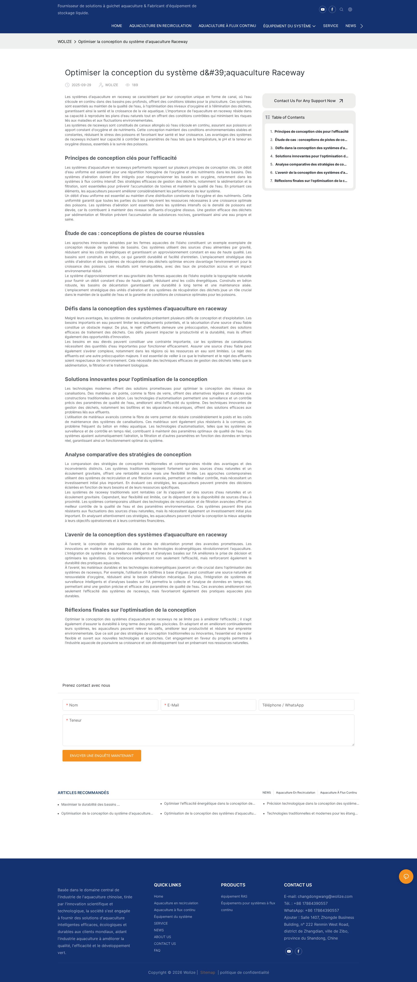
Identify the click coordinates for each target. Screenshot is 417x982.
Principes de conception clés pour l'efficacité (311, 131)
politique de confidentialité (244, 972)
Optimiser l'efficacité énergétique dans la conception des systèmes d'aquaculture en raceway (210, 803)
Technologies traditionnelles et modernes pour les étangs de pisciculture (313, 813)
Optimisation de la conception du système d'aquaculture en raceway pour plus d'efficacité (107, 813)
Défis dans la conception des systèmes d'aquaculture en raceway (312, 148)
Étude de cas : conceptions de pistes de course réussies (312, 140)
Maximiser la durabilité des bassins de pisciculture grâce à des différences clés (91, 804)
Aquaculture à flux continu (338, 792)
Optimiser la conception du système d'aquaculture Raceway (133, 41)
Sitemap (207, 972)
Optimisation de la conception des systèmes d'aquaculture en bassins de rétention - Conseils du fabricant (210, 813)
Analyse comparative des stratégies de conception (312, 164)
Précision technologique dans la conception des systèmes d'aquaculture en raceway (313, 803)
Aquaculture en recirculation (295, 792)
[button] (361, 26)
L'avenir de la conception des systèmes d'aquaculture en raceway (312, 172)
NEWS (267, 792)
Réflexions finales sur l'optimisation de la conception (312, 181)
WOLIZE (65, 41)
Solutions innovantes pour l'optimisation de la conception (312, 156)
